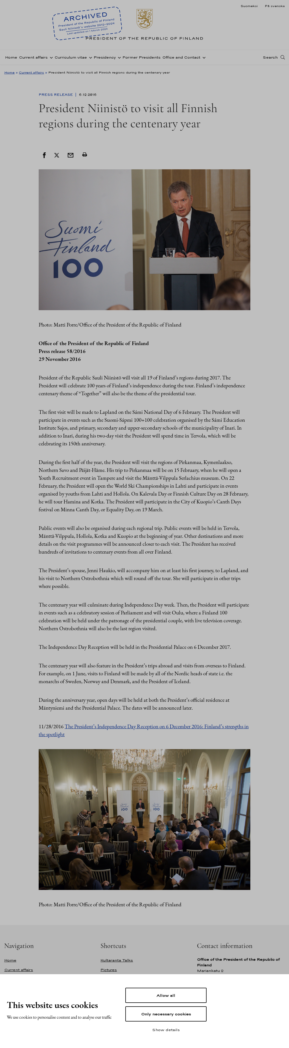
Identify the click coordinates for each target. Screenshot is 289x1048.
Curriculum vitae (70, 57)
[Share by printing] (85, 154)
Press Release (56, 94)
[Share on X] (57, 154)
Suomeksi (249, 6)
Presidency (105, 57)
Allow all (166, 995)
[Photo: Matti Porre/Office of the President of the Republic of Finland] (144, 239)
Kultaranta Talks (116, 960)
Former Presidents (141, 57)
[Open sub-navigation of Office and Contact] (202, 57)
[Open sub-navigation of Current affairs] (50, 57)
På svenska (275, 6)
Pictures (108, 969)
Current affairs (33, 57)
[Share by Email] (71, 154)
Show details (166, 1029)
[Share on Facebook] (44, 154)
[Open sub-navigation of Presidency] (118, 57)
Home (11, 57)
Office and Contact (181, 57)
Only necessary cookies (166, 1013)
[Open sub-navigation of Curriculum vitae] (89, 57)
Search (270, 57)
